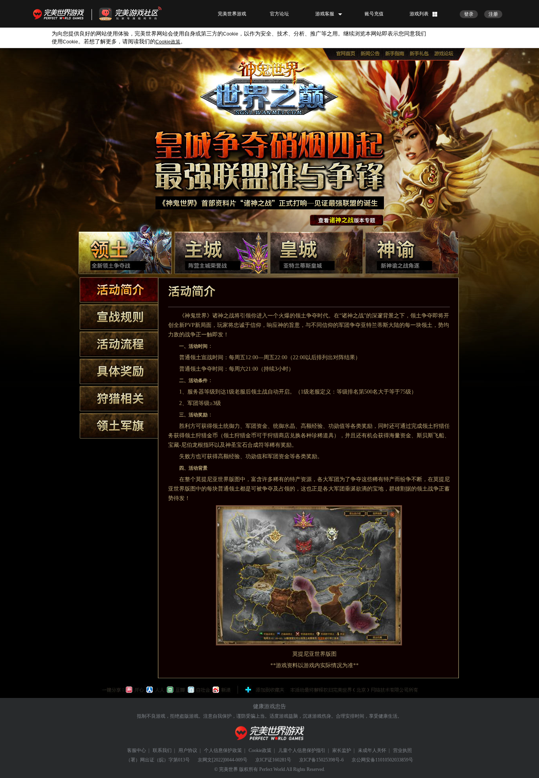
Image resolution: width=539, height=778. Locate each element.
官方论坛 (279, 14)
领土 (125, 252)
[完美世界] (269, 733)
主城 (221, 252)
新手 (395, 54)
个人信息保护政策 (223, 750)
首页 (345, 54)
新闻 (370, 54)
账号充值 (374, 14)
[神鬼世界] (269, 86)
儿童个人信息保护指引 (302, 750)
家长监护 (341, 750)
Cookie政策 (260, 750)
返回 (347, 220)
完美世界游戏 (60, 14)
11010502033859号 (394, 760)
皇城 (316, 252)
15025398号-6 (330, 760)
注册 (493, 14)
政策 (167, 42)
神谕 (412, 252)
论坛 (445, 54)
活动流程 (119, 344)
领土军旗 (119, 425)
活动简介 (119, 289)
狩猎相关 (119, 398)
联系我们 (162, 750)
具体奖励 (119, 371)
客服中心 (136, 750)
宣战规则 (119, 317)
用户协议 (187, 750)
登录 (468, 14)
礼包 (420, 54)
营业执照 (402, 750)
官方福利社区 (137, 14)
